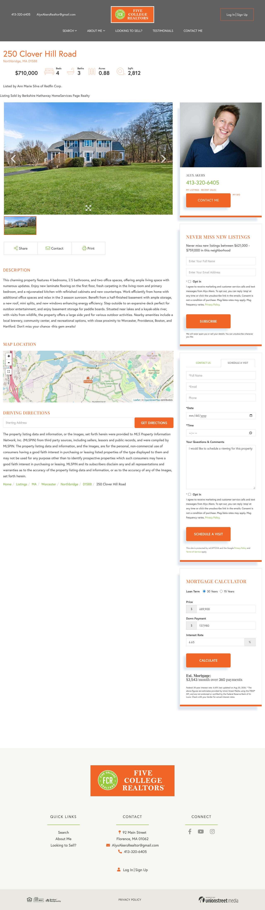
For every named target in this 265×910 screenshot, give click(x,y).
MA (34, 484)
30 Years (212, 591)
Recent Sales (208, 190)
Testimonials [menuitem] (163, 31)
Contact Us (203, 363)
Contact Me (208, 200)
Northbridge (69, 484)
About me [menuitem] (94, 31)
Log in (230, 15)
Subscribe (208, 321)
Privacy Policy (212, 304)
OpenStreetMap (152, 400)
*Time (190, 425)
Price (189, 602)
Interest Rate (194, 635)
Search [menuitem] (68, 31)
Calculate (208, 660)
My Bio (236, 194)
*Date (190, 408)
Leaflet (136, 400)
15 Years (229, 591)
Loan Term (193, 591)
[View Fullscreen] (9, 371)
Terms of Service (193, 551)
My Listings (192, 190)
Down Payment (196, 618)
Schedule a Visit (238, 363)
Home (7, 484)
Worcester (48, 484)
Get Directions (154, 423)
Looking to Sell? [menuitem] (128, 31)
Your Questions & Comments (205, 442)
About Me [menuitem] (63, 838)
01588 (87, 484)
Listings (21, 484)
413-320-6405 (20, 14)
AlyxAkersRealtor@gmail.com (56, 14)
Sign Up (242, 15)
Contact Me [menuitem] (193, 31)
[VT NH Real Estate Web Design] (218, 900)
